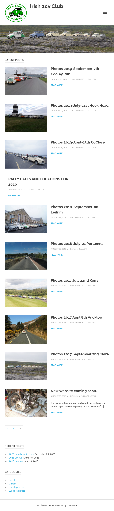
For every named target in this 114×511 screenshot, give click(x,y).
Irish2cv (74, 396)
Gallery (92, 79)
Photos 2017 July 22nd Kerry (75, 280)
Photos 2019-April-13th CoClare (78, 142)
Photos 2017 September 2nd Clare (80, 354)
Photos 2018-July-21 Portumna (77, 243)
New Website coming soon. (74, 391)
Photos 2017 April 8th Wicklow (77, 317)
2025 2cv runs (16, 457)
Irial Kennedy (77, 79)
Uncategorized (16, 487)
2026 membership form (21, 453)
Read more (56, 85)
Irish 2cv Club (46, 6)
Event (41, 189)
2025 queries (16, 461)
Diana (32, 189)
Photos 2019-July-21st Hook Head (80, 105)
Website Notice (88, 396)
